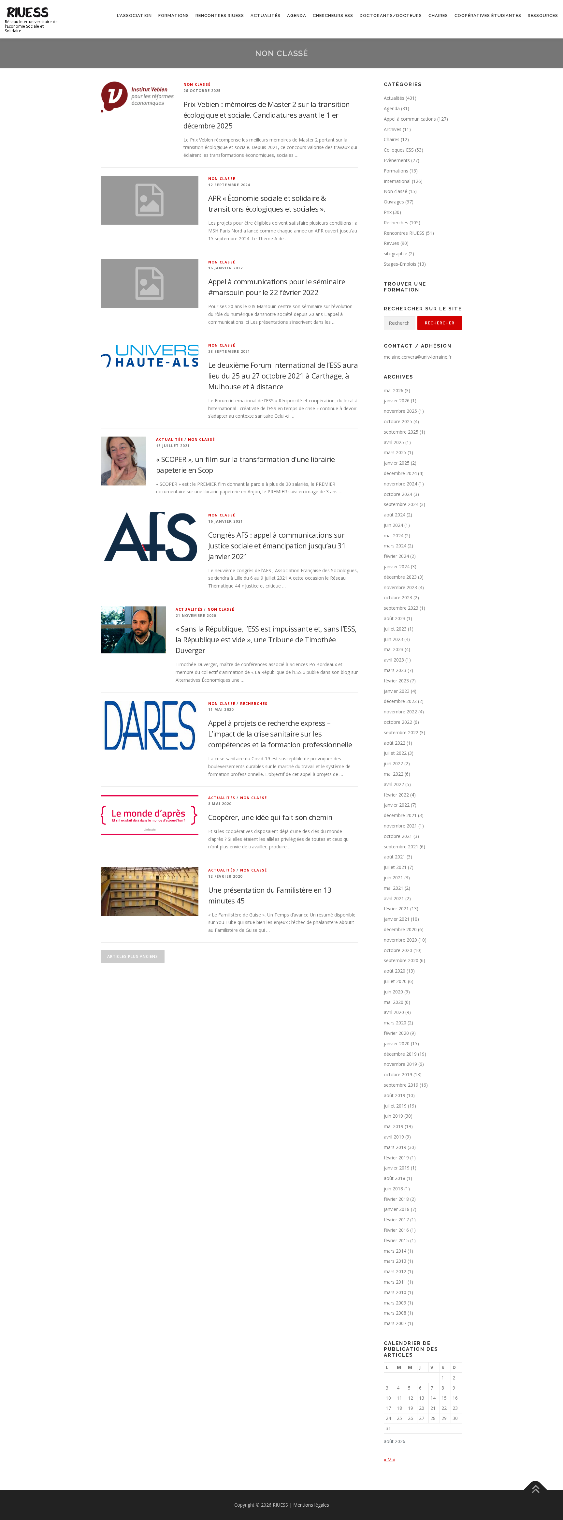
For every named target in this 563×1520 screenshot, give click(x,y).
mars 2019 (395, 1147)
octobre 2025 (398, 421)
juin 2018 (393, 1188)
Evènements (397, 160)
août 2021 (394, 857)
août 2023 (394, 618)
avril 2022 (394, 784)
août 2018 (394, 1178)
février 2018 (396, 1199)
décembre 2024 (400, 473)
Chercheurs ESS (333, 15)
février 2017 (396, 1219)
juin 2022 (393, 763)
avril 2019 (394, 1137)
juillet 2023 (395, 629)
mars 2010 (395, 1292)
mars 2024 (395, 546)
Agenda (296, 15)
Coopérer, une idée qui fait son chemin (270, 817)
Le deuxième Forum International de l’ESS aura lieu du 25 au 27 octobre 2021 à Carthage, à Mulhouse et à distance (283, 375)
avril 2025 (394, 442)
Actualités (266, 15)
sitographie (395, 253)
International (397, 181)
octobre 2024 (398, 494)
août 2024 (394, 515)
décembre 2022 (400, 701)
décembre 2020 (400, 929)
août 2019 (394, 1095)
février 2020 (396, 1033)
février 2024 (396, 556)
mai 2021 (393, 888)
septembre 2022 (401, 732)
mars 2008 (395, 1313)
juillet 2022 (395, 753)
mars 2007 (395, 1323)
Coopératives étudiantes (488, 15)
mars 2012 (395, 1271)
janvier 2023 (397, 691)
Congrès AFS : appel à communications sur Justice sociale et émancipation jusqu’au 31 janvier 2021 (277, 545)
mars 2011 (395, 1282)
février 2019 (396, 1158)
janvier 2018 (397, 1209)
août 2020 (394, 971)
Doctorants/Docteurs (391, 15)
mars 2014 (395, 1251)
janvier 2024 (397, 566)
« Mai (389, 1459)
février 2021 (396, 908)
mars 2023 (395, 670)
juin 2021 (393, 877)
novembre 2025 (400, 411)
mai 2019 (393, 1126)
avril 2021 (394, 898)
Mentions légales (311, 1505)
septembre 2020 (401, 960)
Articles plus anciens (132, 956)
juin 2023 (393, 639)
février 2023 (396, 681)
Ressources (543, 15)
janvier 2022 (397, 805)
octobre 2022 (398, 722)
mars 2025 (395, 452)
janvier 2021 (397, 919)
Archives (392, 129)
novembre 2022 (400, 711)
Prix (388, 212)
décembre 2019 (400, 1054)
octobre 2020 (398, 950)
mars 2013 (395, 1261)
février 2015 (396, 1240)
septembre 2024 (401, 504)
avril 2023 (394, 660)
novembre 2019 (400, 1064)
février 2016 (396, 1230)
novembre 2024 (400, 484)
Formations (173, 15)
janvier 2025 (397, 463)
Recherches (254, 703)
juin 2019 (393, 1116)
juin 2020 (393, 992)
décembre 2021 (400, 815)
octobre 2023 (398, 597)
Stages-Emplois (400, 264)
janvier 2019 (397, 1168)
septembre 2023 (401, 608)
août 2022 (394, 743)
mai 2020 (393, 1002)
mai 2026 (393, 390)
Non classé (196, 84)
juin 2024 (393, 525)
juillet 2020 (395, 981)
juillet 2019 (395, 1106)
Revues (391, 243)
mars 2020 (395, 1023)
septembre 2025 (401, 432)
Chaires (438, 15)
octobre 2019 (398, 1074)
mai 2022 (393, 774)
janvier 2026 (397, 400)
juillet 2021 (395, 867)
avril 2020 (394, 1012)
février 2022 (396, 795)
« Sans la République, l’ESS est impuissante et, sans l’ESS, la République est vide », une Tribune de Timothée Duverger (266, 639)
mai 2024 (393, 535)
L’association (134, 15)
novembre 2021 (400, 826)
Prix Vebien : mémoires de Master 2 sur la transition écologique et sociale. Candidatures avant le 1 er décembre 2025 (266, 114)
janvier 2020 (397, 1043)
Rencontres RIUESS (219, 15)
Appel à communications (410, 119)
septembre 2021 (401, 846)
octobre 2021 (398, 836)
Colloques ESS (399, 150)
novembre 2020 (400, 940)
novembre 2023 (400, 587)
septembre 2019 (401, 1085)
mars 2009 (395, 1303)
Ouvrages (394, 202)
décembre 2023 (400, 577)
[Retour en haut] (535, 1489)
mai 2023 (393, 649)
